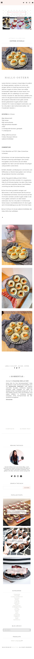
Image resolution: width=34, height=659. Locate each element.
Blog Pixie (15, 647)
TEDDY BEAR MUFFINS (16, 541)
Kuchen (21, 366)
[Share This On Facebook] (14, 368)
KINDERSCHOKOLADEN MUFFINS (16, 512)
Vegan (16, 618)
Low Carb (16, 609)
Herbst (17, 604)
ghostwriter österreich (16, 386)
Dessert (17, 599)
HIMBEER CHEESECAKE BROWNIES (17, 571)
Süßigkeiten (17, 616)
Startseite (10, 429)
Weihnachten (16, 619)
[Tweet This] (17, 368)
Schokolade (17, 614)
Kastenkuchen (17, 605)
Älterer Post (25, 429)
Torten (16, 617)
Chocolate (17, 595)
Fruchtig (17, 600)
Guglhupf (13, 366)
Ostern (26, 366)
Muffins (17, 610)
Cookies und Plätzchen (17, 596)
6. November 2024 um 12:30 (20, 381)
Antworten (9, 399)
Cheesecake (17, 594)
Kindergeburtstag (16, 607)
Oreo (17, 612)
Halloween (17, 603)
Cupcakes (16, 598)
